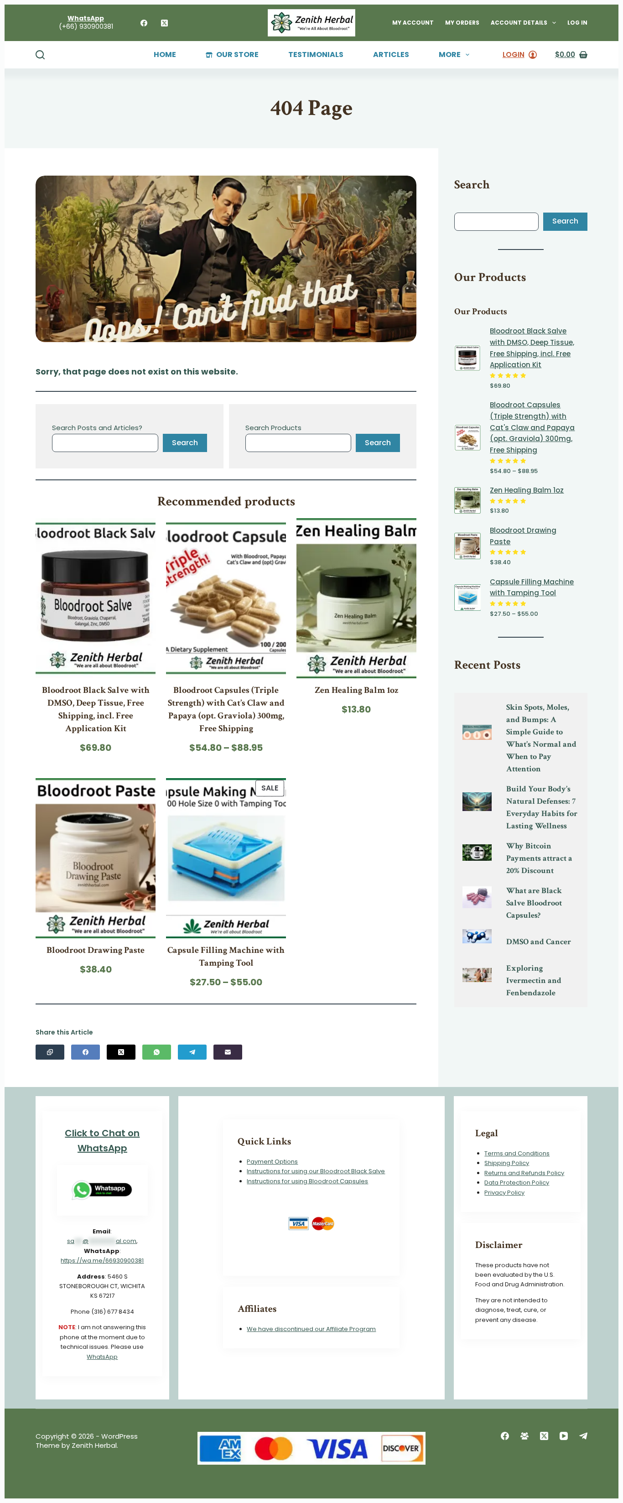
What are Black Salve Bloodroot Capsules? (534, 903)
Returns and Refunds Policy (524, 1173)
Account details (519, 22)
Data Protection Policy (516, 1182)
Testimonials (315, 55)
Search (185, 442)
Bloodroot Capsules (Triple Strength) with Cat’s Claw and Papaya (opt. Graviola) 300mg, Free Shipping (226, 709)
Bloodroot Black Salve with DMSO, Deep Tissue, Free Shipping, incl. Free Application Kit (96, 709)
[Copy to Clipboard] (50, 1052)
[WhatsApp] (156, 1052)
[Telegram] (192, 1052)
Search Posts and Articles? (97, 427)
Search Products (273, 427)
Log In (577, 22)
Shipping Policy (506, 1163)
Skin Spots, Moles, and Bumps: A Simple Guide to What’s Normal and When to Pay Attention (541, 738)
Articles (391, 55)
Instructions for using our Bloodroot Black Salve (316, 1171)
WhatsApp (102, 1356)
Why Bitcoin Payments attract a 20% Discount (539, 858)
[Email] (227, 1052)
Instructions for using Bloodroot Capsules (307, 1181)
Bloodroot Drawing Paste (96, 950)
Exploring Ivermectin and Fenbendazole (533, 980)
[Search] (40, 54)
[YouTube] (564, 1436)
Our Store (237, 55)
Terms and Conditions (517, 1153)
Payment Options (272, 1161)
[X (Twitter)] (164, 23)
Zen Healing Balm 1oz (356, 690)
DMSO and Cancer (538, 941)
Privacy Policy (504, 1192)
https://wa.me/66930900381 (102, 1260)
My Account (413, 22)
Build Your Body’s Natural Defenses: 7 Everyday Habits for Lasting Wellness (541, 807)
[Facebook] (143, 23)
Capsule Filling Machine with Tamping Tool (226, 956)
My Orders (462, 22)
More (450, 55)
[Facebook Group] (524, 1436)
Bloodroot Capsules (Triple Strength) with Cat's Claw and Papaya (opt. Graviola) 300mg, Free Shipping (532, 427)
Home (165, 55)
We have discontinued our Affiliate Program (311, 1329)
